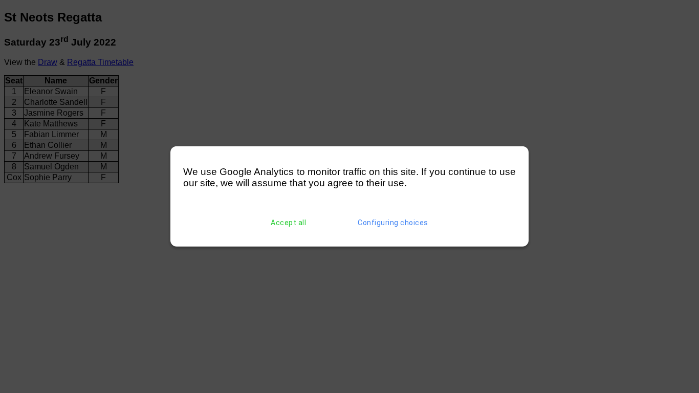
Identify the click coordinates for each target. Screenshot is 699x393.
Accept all (288, 223)
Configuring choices (393, 223)
